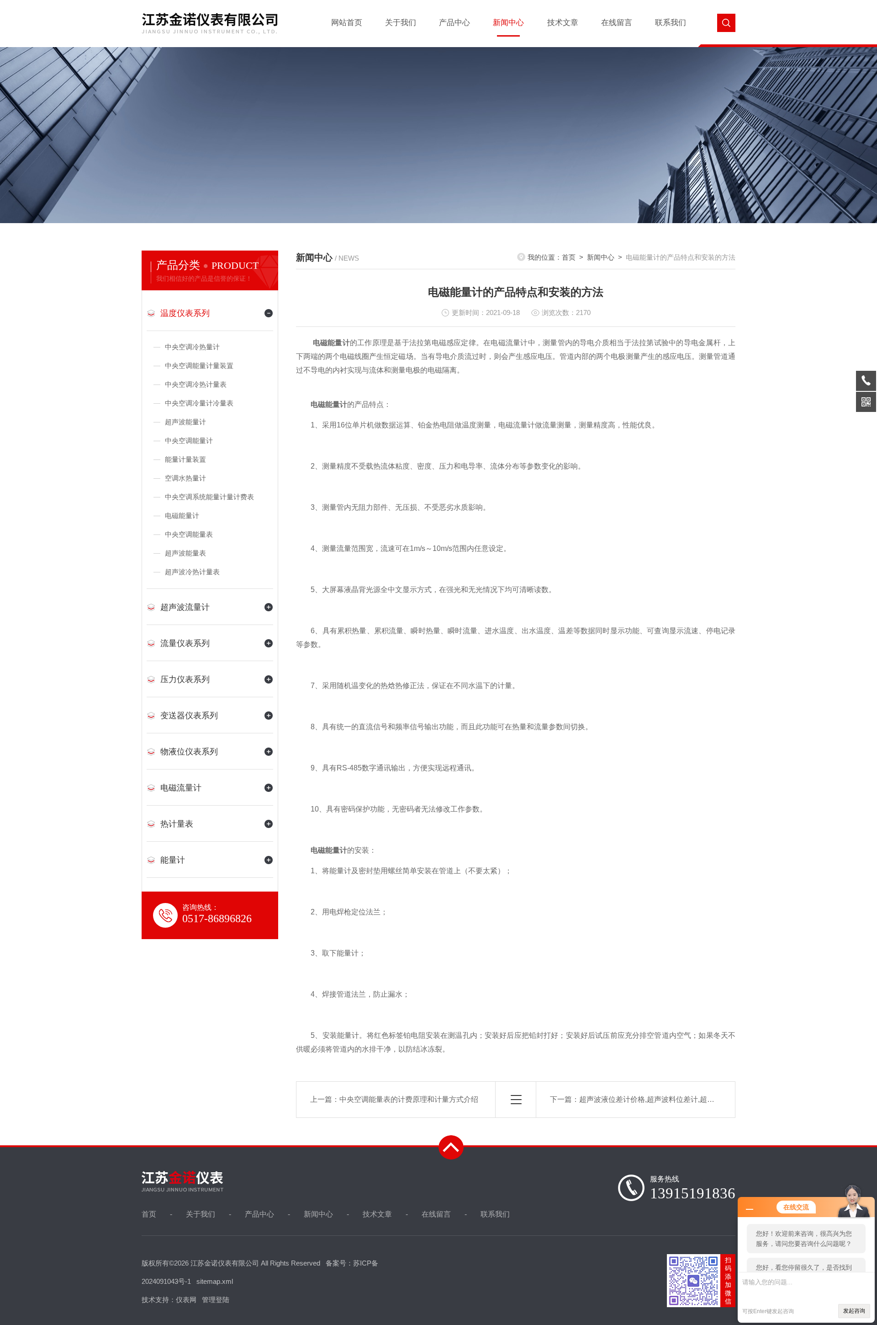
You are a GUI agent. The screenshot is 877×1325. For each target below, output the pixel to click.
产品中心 (454, 22)
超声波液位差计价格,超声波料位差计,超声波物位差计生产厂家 (679, 1099)
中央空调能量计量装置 (199, 365)
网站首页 (346, 22)
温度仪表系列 (185, 313)
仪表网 (186, 1300)
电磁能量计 (182, 515)
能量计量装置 (185, 459)
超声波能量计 (185, 422)
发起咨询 (854, 1311)
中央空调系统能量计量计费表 (209, 497)
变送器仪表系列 (189, 715)
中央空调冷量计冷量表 (199, 403)
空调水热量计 (185, 478)
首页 (569, 257)
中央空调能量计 (189, 440)
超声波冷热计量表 (192, 572)
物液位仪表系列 (189, 751)
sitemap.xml (214, 1281)
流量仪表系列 (185, 643)
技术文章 (562, 22)
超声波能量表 (185, 553)
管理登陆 (215, 1300)
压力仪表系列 (185, 679)
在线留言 (616, 22)
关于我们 (400, 22)
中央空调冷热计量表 (196, 384)
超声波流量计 (185, 607)
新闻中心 (508, 22)
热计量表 (176, 823)
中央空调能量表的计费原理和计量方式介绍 (408, 1099)
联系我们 (670, 22)
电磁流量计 (180, 787)
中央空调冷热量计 (192, 347)
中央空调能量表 (189, 534)
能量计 (172, 860)
